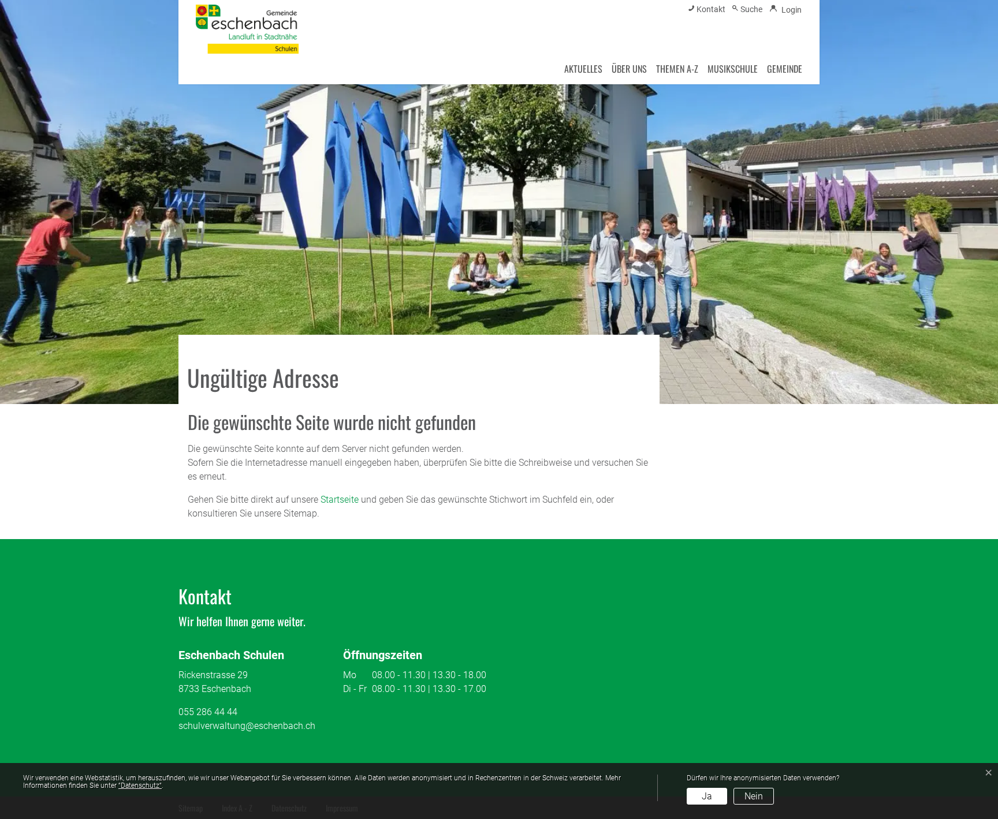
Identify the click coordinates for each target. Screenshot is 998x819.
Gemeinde (784, 69)
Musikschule (732, 69)
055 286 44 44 (207, 711)
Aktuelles (583, 69)
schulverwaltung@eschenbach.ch (246, 725)
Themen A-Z (677, 69)
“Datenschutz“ (140, 785)
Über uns (629, 69)
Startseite (340, 499)
